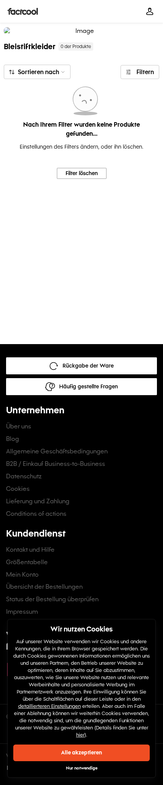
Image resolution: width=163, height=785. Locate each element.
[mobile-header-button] (149, 11)
